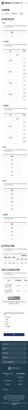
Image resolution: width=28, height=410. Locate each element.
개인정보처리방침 (20, 373)
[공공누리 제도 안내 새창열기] (14, 298)
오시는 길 (20, 380)
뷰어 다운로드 (7, 380)
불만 (7, 324)
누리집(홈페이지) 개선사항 (7, 374)
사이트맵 (8, 384)
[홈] (2, 13)
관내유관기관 (6, 357)
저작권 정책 (20, 377)
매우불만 (8, 326)
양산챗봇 (20, 384)
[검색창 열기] (21, 3)
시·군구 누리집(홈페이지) (8, 362)
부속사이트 (5, 353)
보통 (7, 322)
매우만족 (8, 317)
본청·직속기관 (6, 344)
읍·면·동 (4, 348)
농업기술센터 (6, 3)
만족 (7, 319)
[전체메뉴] (25, 3)
